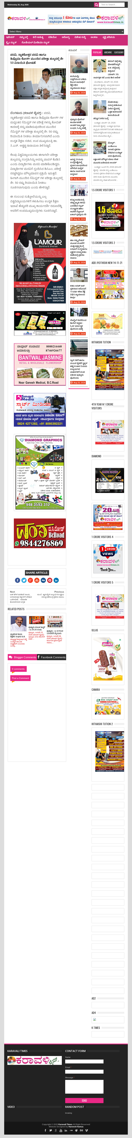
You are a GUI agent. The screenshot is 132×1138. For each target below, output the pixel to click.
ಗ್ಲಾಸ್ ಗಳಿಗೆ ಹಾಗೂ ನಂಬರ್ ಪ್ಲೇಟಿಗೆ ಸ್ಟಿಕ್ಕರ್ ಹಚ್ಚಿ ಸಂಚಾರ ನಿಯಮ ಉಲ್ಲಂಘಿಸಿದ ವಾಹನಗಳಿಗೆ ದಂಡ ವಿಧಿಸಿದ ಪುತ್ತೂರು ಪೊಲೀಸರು (78, 369)
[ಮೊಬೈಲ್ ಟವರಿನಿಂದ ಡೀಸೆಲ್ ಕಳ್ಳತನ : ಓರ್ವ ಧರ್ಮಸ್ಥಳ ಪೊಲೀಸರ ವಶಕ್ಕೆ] (79, 311)
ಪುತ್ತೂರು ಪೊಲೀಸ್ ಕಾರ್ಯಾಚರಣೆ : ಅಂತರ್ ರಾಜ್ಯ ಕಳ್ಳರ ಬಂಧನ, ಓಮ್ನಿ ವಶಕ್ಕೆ (78, 124)
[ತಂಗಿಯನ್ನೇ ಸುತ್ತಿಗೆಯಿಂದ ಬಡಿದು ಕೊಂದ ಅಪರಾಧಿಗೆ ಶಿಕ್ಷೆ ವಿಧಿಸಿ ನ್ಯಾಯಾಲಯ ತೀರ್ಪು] (79, 58)
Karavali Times (65, 1124)
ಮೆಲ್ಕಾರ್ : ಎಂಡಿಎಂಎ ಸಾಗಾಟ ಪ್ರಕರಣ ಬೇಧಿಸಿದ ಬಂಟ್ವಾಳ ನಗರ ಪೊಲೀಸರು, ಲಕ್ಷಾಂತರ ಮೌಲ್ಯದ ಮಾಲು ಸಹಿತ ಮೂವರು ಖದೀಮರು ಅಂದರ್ (107, 152)
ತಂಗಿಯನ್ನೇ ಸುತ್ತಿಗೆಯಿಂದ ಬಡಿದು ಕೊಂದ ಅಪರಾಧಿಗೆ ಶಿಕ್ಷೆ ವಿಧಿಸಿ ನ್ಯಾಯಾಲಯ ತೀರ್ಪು (78, 82)
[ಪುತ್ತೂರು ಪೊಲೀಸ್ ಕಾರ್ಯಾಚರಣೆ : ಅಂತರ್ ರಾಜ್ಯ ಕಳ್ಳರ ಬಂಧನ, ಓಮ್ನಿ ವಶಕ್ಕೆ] (79, 101)
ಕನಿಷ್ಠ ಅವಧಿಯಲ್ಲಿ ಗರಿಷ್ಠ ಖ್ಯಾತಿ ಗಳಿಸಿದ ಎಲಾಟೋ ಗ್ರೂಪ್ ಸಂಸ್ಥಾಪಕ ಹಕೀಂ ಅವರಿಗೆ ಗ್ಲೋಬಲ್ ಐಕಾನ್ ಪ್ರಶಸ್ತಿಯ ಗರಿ (78, 207)
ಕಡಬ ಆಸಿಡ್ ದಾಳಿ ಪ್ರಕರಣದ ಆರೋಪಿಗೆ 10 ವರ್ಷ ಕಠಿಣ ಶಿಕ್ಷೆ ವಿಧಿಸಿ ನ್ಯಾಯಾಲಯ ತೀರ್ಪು (78, 291)
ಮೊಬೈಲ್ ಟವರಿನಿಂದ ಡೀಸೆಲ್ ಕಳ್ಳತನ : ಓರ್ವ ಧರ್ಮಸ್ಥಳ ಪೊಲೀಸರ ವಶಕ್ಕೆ (78, 324)
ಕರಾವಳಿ (72, 50)
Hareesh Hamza (76, 1127)
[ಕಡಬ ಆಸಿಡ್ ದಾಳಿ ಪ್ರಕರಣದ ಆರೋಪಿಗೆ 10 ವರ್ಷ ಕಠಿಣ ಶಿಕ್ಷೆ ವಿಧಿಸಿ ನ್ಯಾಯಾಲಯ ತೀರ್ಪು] (79, 271)
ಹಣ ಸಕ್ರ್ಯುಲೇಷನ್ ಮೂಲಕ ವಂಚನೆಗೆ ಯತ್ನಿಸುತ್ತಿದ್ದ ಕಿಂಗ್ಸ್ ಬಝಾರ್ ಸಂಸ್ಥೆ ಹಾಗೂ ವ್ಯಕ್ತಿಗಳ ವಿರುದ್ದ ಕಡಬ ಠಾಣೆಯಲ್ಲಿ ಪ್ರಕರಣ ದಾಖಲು (78, 249)
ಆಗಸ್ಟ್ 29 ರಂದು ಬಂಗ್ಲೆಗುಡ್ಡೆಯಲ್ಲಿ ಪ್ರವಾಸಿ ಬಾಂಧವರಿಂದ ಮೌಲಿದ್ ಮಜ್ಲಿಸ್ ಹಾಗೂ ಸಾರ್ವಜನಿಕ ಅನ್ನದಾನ (78, 166)
